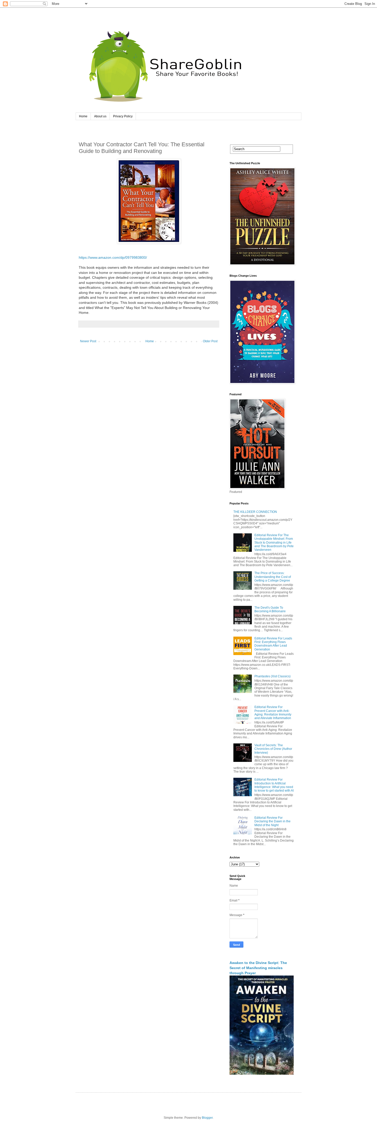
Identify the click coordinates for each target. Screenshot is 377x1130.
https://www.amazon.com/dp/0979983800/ (113, 257)
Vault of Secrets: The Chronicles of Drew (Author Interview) (273, 748)
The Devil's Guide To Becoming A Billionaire (270, 609)
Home (83, 116)
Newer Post (88, 341)
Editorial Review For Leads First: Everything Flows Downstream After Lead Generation (273, 644)
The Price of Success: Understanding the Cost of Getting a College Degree (272, 576)
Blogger (207, 1117)
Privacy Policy (123, 116)
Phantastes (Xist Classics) (272, 676)
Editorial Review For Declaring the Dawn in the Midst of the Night (272, 821)
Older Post (210, 341)
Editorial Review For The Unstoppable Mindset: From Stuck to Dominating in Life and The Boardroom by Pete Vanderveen (274, 542)
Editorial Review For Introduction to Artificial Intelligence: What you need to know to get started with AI (274, 785)
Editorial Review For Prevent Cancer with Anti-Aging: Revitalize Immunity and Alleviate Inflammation (272, 712)
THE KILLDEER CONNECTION (255, 512)
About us (100, 116)
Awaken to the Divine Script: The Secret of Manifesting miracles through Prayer (258, 968)
